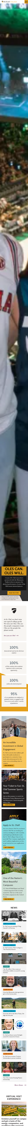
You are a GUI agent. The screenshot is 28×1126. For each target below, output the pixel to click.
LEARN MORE (9, 804)
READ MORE (8, 765)
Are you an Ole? (10, 635)
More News (19, 1085)
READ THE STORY (14, 593)
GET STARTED (9, 847)
